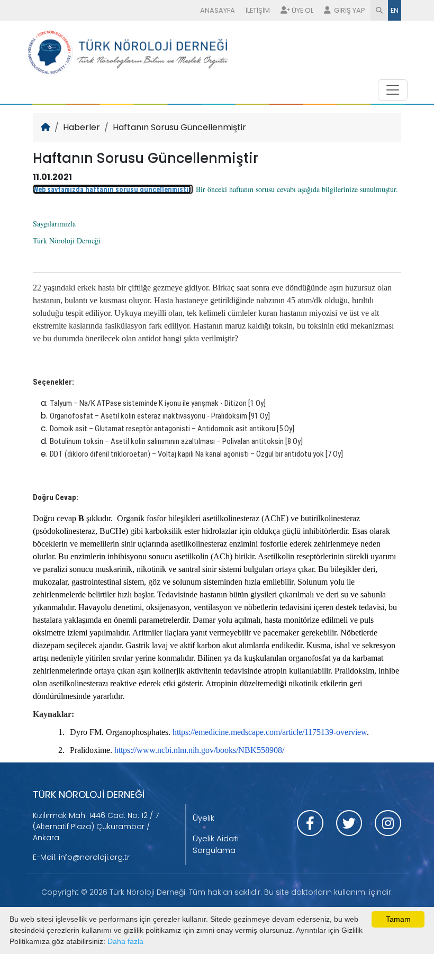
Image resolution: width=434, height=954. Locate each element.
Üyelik (203, 817)
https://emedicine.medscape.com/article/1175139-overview (270, 732)
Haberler (81, 127)
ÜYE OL (302, 10)
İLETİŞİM (258, 10)
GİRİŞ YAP (348, 10)
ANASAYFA (217, 10)
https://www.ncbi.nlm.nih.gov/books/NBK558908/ (199, 750)
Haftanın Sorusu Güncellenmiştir (179, 127)
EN (395, 10)
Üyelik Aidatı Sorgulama (216, 844)
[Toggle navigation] (393, 90)
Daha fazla (125, 941)
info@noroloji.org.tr (94, 857)
